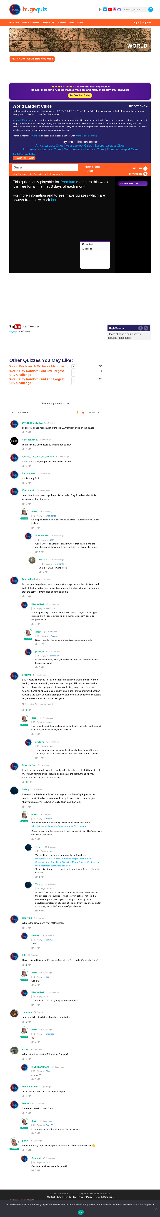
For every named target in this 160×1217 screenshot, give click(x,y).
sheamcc (27, 1012)
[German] (19, 1200)
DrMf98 (35, 935)
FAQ (59, 1197)
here (54, 200)
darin (34, 511)
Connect (36, 135)
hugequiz (13, 331)
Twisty (26, 789)
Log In (136, 22)
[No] (156, 1208)
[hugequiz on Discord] (119, 9)
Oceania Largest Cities (123, 149)
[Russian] (27, 1200)
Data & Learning (31, 22)
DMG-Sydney (30, 1086)
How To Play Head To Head (24, 154)
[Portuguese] (25, 1200)
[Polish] (33, 1200)
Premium (67, 182)
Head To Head (24, 157)
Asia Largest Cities (79, 145)
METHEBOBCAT (40, 1067)
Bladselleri (28, 579)
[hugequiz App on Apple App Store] (105, 9)
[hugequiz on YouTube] (110, 9)
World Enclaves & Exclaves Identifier (36, 366)
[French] (13, 1200)
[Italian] (22, 1200)
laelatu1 (44, 559)
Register (146, 22)
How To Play (70, 1197)
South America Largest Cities (84, 149)
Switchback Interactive (99, 1193)
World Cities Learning (86, 135)
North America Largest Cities (41, 149)
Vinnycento (28, 490)
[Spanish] (16, 1200)
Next (146, 328)
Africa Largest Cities (49, 145)
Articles (62, 22)
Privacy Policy (85, 1197)
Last (140, 328)
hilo (24, 955)
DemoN (26, 1103)
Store (80, 22)
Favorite (135, 173)
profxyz (39, 651)
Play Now (14, 22)
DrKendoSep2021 (32, 422)
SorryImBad (29, 765)
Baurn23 (27, 918)
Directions (137, 106)
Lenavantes (29, 473)
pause (137, 168)
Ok (80, 1212)
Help (71, 22)
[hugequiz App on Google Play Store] (100, 9)
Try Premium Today (80, 95)
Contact (51, 1197)
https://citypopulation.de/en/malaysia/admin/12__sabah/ (58, 826)
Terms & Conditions (104, 1197)
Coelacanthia (30, 439)
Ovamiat (36, 1158)
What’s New (49, 22)
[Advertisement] (80, 73)
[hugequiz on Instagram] (114, 9)
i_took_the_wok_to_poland (38, 456)
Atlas (25, 1049)
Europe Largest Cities (110, 145)
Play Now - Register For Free (32, 58)
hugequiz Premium (21, 120)
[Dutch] (30, 1200)
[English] (11, 1200)
